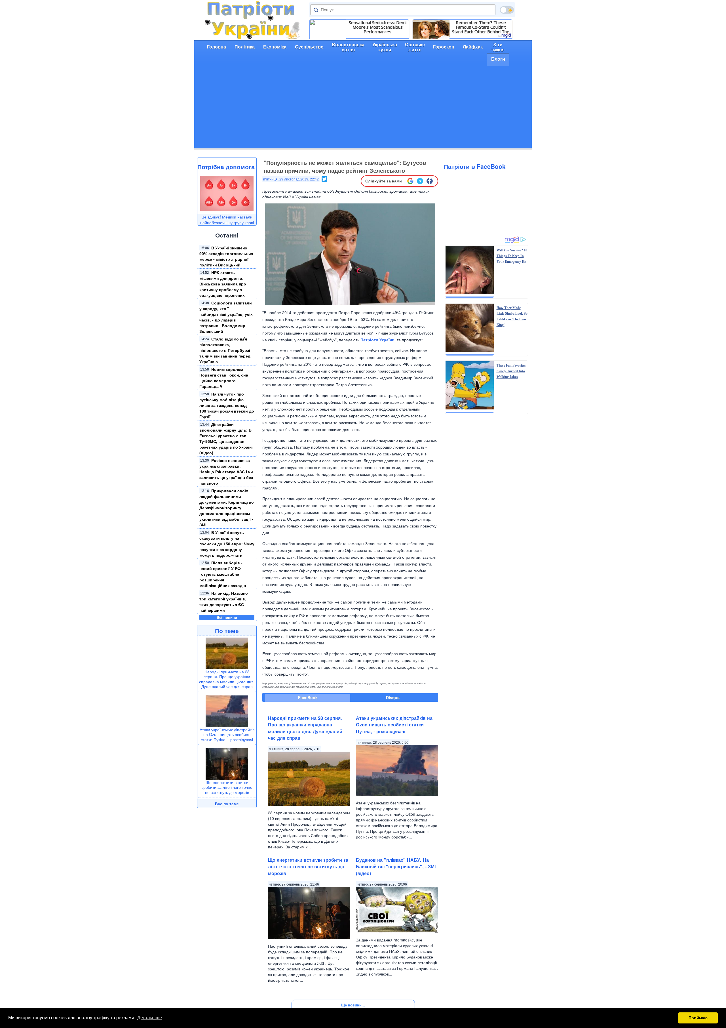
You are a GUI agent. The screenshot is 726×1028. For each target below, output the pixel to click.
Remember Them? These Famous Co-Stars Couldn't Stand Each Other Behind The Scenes (480, 27)
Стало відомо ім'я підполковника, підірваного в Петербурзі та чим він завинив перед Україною (224, 350)
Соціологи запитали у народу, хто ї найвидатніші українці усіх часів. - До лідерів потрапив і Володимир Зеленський (226, 317)
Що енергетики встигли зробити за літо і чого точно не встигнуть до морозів (227, 787)
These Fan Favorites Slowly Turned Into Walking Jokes (511, 371)
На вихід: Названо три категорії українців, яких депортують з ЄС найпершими (223, 601)
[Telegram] (420, 181)
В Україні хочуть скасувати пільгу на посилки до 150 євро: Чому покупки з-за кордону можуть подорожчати (226, 543)
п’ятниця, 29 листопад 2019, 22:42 (291, 179)
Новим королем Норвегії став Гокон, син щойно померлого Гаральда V (223, 377)
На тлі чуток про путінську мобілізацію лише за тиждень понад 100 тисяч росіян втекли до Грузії (226, 405)
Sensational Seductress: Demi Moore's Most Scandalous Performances (377, 27)
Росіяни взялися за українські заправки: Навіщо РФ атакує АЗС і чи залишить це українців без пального (226, 471)
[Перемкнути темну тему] (507, 10)
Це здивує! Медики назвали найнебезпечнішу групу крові (227, 219)
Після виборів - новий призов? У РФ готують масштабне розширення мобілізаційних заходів (222, 574)
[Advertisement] (363, 108)
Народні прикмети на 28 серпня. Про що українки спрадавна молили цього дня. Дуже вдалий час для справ (227, 679)
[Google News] (410, 181)
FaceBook (308, 697)
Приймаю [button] (698, 1018)
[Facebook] (430, 181)
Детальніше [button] (149, 1017)
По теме (227, 630)
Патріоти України (377, 339)
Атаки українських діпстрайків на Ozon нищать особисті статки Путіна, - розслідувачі (227, 734)
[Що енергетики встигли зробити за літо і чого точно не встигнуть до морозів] (227, 763)
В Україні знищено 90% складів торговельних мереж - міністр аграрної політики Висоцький (226, 256)
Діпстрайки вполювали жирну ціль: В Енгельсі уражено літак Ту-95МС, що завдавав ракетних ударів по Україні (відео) (226, 438)
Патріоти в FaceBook (475, 166)
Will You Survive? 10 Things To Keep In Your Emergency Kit (512, 256)
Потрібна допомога (226, 166)
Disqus (393, 697)
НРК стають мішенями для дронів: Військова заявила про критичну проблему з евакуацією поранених (222, 284)
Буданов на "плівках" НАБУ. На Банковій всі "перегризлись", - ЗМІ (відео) (396, 866)
